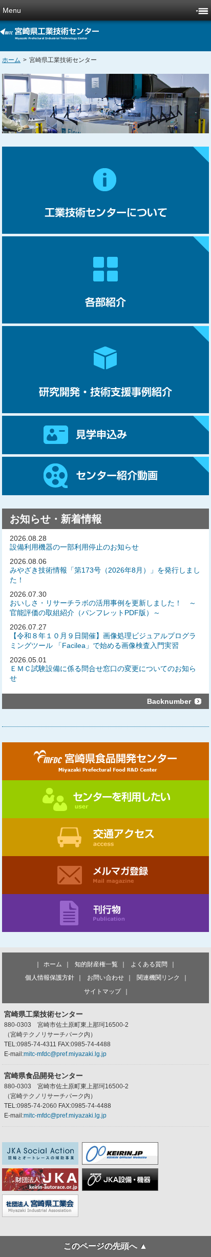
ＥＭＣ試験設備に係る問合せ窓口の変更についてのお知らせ (103, 673)
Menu (12, 10)
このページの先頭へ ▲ (105, 1246)
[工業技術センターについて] (105, 190)
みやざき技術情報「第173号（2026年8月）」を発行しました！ (105, 575)
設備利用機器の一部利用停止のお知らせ (74, 547)
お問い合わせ (105, 977)
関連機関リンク (158, 977)
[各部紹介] (105, 279)
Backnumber (169, 701)
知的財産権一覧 (96, 964)
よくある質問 (149, 964)
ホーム (11, 60)
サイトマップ (102, 991)
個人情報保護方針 (49, 977)
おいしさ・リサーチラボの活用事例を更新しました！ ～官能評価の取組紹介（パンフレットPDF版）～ (103, 608)
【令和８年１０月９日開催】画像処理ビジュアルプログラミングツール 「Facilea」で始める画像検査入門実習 (103, 641)
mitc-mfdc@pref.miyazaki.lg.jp (65, 1054)
